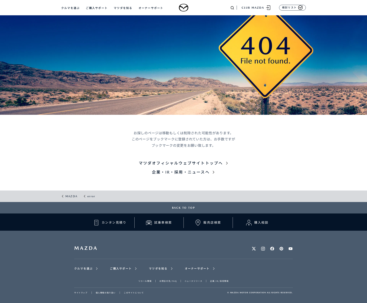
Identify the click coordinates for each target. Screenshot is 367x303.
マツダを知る (123, 8)
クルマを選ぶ (70, 8)
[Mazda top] (183, 7)
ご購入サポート (97, 8)
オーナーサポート (151, 8)
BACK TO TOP (183, 207)
